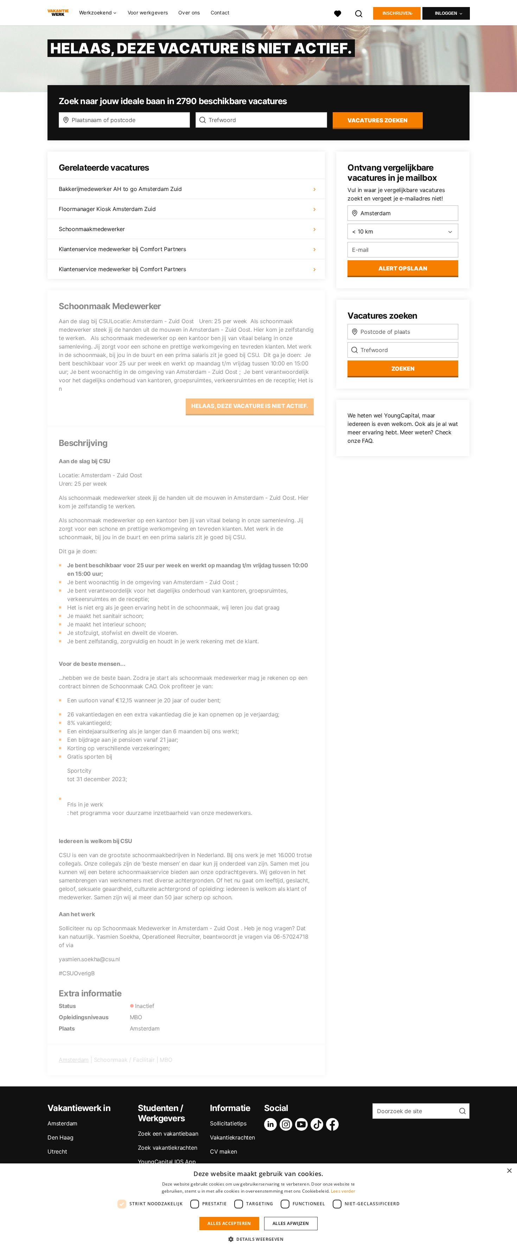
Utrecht (57, 1151)
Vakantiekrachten (232, 1137)
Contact (220, 12)
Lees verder (343, 1191)
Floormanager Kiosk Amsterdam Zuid (107, 208)
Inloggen (446, 13)
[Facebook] (334, 1124)
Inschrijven (397, 13)
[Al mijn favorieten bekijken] (338, 13)
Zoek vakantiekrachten (167, 1147)
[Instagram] (287, 1124)
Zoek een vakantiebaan (168, 1133)
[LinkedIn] (272, 1124)
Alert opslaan (402, 268)
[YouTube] (303, 1124)
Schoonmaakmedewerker (92, 228)
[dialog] (258, 1207)
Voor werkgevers (148, 12)
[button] (258, 1239)
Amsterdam (74, 1059)
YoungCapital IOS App (167, 1161)
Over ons (189, 12)
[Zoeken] (359, 13)
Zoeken (403, 368)
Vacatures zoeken (377, 120)
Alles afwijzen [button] (291, 1223)
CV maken (223, 1151)
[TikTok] (318, 1124)
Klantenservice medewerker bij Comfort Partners (122, 249)
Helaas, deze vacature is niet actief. (249, 405)
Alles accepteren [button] (229, 1223)
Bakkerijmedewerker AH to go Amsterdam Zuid (120, 188)
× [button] (509, 1171)
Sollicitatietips (228, 1123)
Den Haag (60, 1137)
